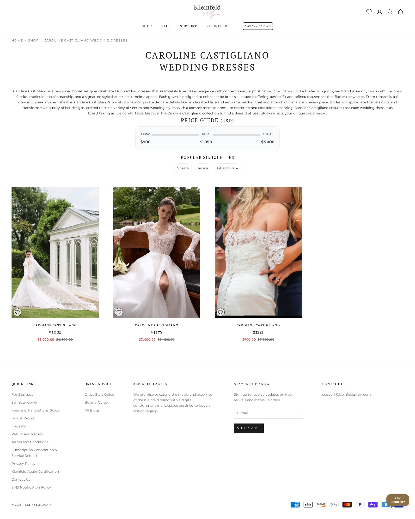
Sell (166, 26)
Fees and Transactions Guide (35, 410)
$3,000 (268, 142)
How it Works (23, 418)
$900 (145, 142)
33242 (258, 332)
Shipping (19, 426)
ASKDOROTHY (398, 500)
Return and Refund (27, 434)
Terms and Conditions (30, 442)
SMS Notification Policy (31, 487)
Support (188, 26)
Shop (147, 26)
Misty (157, 332)
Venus (55, 332)
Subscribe (249, 428)
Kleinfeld (217, 26)
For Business (22, 394)
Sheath (183, 168)
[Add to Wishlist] (17, 312)
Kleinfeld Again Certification (35, 471)
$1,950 (206, 142)
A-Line (203, 168)
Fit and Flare (227, 168)
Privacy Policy (23, 463)
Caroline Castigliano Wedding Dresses (86, 40)
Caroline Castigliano (55, 325)
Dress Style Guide (99, 394)
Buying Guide (96, 402)
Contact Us (21, 479)
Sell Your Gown (258, 26)
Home (17, 40)
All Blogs (92, 410)
